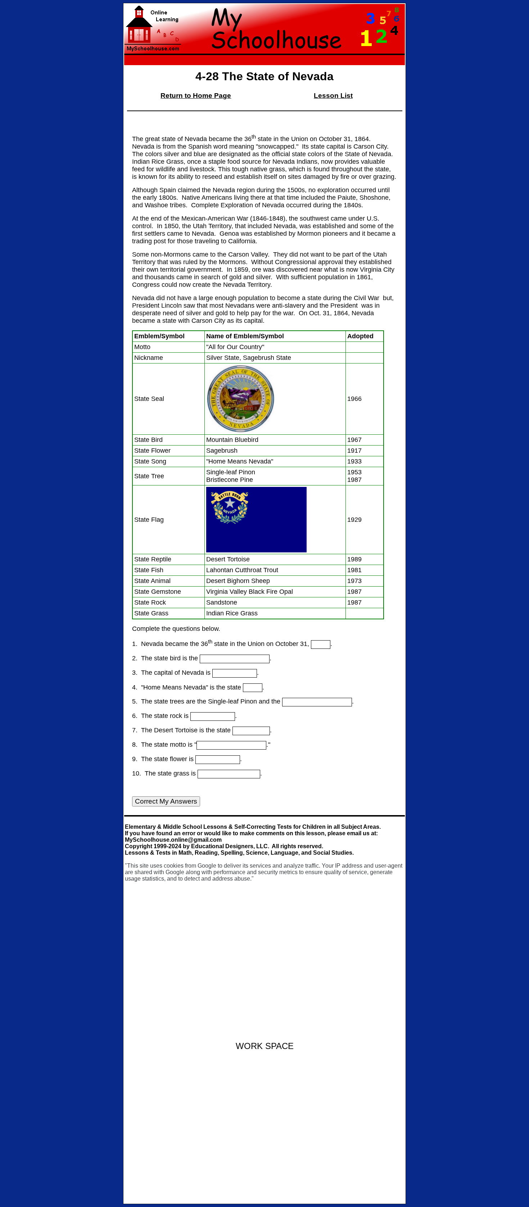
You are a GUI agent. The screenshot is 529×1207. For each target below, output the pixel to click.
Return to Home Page (195, 95)
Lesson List (333, 95)
